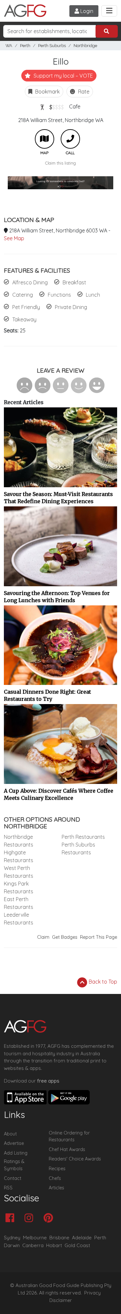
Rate (83, 91)
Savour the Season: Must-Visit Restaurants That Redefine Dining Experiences (58, 497)
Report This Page (98, 937)
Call (70, 139)
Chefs (55, 1178)
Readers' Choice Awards (75, 1159)
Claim (43, 937)
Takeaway (24, 319)
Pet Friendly (26, 307)
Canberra (33, 1245)
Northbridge (85, 45)
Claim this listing (60, 163)
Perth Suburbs (52, 45)
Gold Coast (77, 1245)
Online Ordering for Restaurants (69, 1136)
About (10, 1134)
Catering (22, 294)
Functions (59, 294)
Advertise (14, 1143)
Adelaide (82, 1237)
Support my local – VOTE (62, 75)
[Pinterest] (50, 1218)
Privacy (92, 1293)
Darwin (12, 1245)
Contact (12, 1178)
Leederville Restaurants (18, 918)
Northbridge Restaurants (18, 841)
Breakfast (74, 282)
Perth (25, 45)
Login (86, 11)
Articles (56, 1188)
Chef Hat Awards (67, 1149)
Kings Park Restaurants (18, 887)
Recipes (57, 1168)
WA (8, 45)
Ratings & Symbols (14, 1165)
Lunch (93, 294)
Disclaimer (60, 1300)
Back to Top (102, 981)
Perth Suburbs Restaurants (78, 848)
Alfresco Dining (30, 282)
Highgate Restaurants (18, 856)
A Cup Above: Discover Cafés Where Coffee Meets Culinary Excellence (58, 794)
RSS (8, 1188)
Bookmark (47, 91)
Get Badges (64, 937)
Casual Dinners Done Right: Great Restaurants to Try (47, 695)
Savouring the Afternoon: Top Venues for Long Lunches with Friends (57, 596)
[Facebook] (11, 1218)
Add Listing (15, 1153)
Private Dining (71, 307)
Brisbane (59, 1237)
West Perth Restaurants (18, 872)
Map (44, 139)
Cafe (74, 106)
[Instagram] (30, 1218)
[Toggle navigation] (109, 11)
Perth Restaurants (83, 837)
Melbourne (35, 1237)
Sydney (12, 1237)
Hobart (54, 1245)
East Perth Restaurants (18, 903)
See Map (14, 238)
